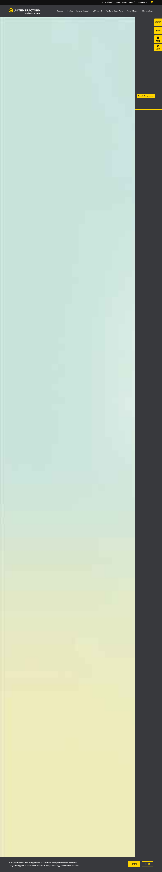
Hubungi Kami (147, 11)
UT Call (107, 2)
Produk (70, 11)
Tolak (147, 864)
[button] (143, 2)
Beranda (60, 11)
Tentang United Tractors (124, 2)
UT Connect (97, 11)
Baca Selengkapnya (145, 96)
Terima (134, 864)
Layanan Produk (82, 11)
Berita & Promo (133, 11)
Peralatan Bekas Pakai (114, 11)
